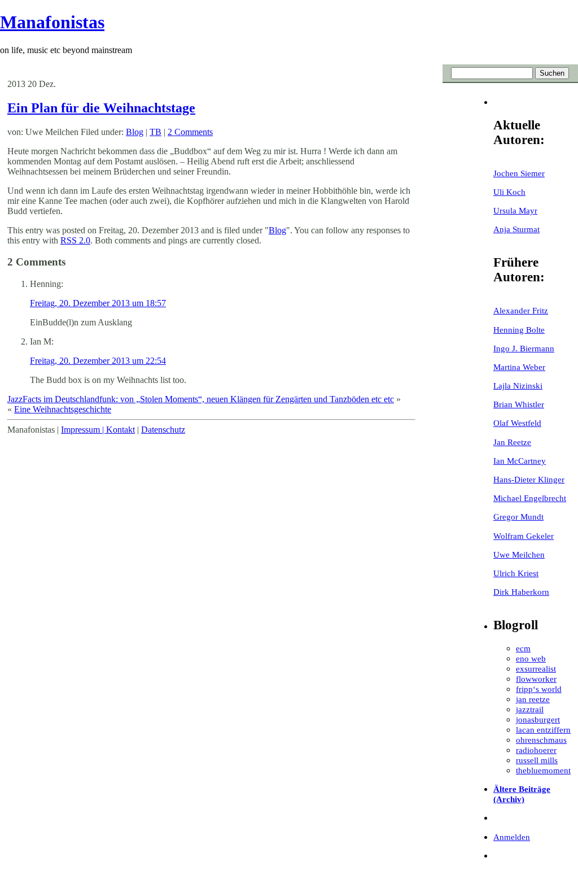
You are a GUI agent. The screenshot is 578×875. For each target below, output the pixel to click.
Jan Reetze (512, 442)
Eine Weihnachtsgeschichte (62, 409)
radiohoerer (536, 750)
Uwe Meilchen (519, 554)
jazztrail (530, 709)
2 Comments (190, 132)
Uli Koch (509, 192)
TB (155, 132)
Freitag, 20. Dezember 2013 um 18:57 (98, 303)
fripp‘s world (539, 689)
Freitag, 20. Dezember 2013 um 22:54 (98, 360)
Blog (134, 132)
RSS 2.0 (75, 240)
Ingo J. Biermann (523, 348)
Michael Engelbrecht (529, 498)
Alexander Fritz (520, 310)
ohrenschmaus (541, 740)
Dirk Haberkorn (521, 592)
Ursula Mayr (515, 210)
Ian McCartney (519, 460)
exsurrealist (536, 668)
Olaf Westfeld (517, 423)
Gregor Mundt (518, 516)
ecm (523, 648)
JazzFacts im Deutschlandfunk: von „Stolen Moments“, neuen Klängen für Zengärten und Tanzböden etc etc (200, 399)
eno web (531, 658)
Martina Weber (519, 367)
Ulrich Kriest (515, 573)
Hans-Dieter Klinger (528, 479)
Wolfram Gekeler (523, 536)
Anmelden (511, 837)
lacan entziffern (543, 729)
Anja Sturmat (516, 229)
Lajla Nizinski (517, 385)
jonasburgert (538, 719)
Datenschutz (163, 429)
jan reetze (533, 699)
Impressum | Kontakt (98, 429)
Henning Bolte (519, 329)
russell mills (537, 760)
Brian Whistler (518, 404)
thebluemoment (543, 770)
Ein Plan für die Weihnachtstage (101, 108)
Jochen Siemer (519, 173)
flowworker (536, 679)
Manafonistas (52, 22)
